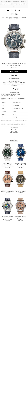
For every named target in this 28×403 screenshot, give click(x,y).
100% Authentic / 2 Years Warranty (14, 81)
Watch (7, 17)
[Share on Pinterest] (18, 89)
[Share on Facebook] (13, 89)
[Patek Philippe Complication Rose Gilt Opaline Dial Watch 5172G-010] (7, 179)
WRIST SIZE (14, 75)
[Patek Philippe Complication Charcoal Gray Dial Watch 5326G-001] (20, 179)
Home (3, 17)
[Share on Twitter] (16, 89)
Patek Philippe (15, 132)
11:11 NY (14, 14)
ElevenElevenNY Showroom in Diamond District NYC (14, 82)
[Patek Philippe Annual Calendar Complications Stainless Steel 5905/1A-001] (7, 152)
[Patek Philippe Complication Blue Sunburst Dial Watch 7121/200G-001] (20, 152)
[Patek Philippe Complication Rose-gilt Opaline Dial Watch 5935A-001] (20, 205)
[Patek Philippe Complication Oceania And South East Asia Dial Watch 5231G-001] (7, 205)
